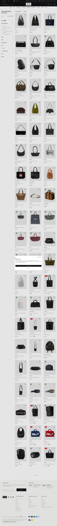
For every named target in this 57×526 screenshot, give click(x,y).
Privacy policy (39, 257)
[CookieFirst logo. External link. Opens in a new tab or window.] (15, 258)
